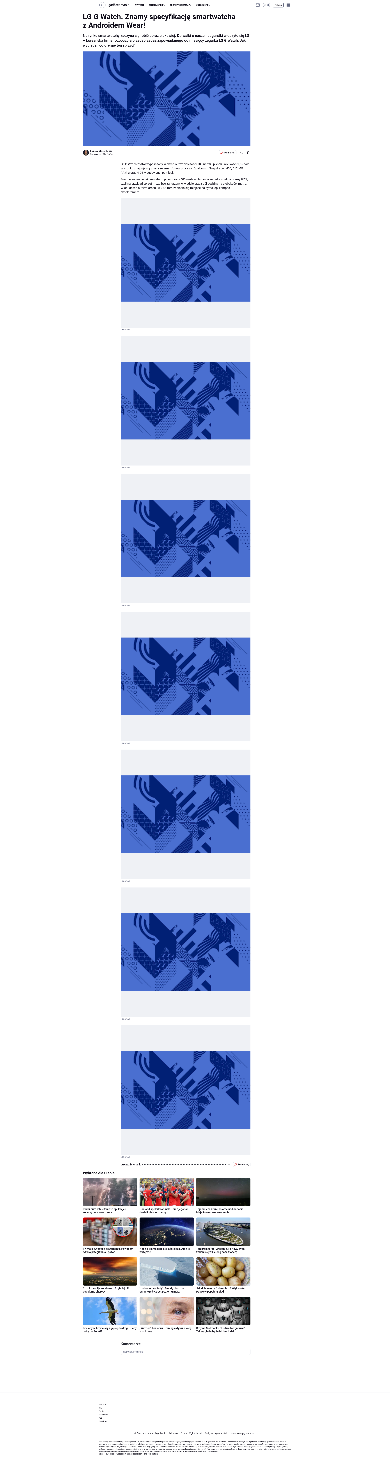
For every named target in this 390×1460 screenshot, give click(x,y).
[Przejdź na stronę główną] (102, 7)
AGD (100, 1418)
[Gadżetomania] (121, 5)
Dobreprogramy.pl (180, 5)
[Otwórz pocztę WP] (257, 5)
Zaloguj (278, 5)
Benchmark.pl (157, 5)
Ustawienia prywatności (242, 1433)
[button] (266, 5)
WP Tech (139, 5)
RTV (100, 1408)
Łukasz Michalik (99, 151)
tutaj (156, 1454)
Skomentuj (229, 152)
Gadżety (102, 1411)
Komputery (103, 1415)
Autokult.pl (203, 5)
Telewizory (103, 1421)
